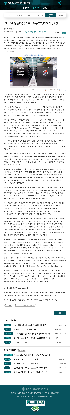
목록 (60, 313)
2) (4, 292)
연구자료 (36, 7)
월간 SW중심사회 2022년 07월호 (26, 305)
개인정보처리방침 (54, 393)
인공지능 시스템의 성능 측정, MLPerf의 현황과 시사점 (32, 338)
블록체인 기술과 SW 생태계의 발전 (26, 359)
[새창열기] (35, 403)
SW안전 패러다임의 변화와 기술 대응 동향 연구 (30, 325)
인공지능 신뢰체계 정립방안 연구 (25, 342)
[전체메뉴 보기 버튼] (64, 3)
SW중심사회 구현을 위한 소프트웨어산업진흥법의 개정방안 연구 (31, 367)
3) (4, 300)
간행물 (45, 7)
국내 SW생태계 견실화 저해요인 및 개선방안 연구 (31, 372)
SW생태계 (9, 305)
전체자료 (26, 7)
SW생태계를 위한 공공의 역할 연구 (26, 363)
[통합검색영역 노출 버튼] (59, 3)
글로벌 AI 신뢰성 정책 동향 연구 (25, 329)
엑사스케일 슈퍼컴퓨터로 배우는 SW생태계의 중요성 (32, 333)
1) (4, 288)
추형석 (6, 29)
